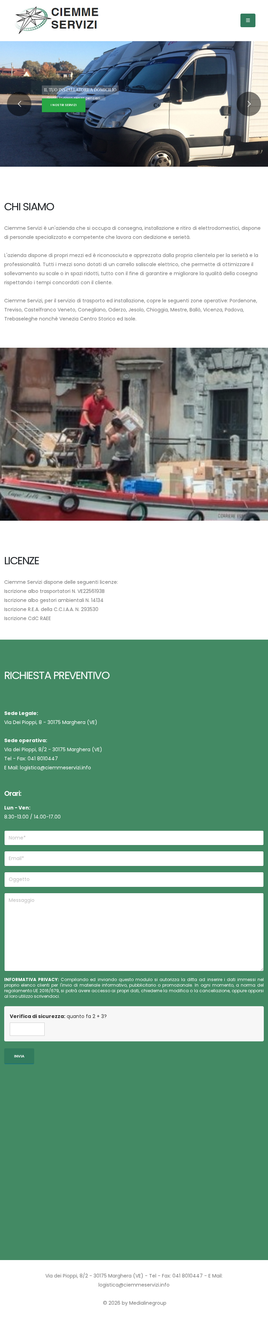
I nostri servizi (64, 105)
